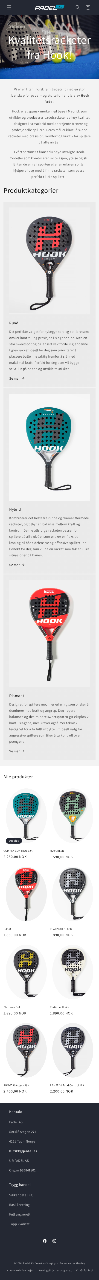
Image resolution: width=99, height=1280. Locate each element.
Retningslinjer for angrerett (55, 1270)
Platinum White (59, 1007)
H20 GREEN (57, 850)
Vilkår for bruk (85, 1270)
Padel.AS (28, 1263)
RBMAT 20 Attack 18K (16, 1085)
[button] (9, 7)
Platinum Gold (12, 1007)
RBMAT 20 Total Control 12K (67, 1085)
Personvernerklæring (72, 1263)
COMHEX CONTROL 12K (18, 850)
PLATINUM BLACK (61, 929)
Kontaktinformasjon (22, 1270)
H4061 (7, 929)
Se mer (14, 378)
